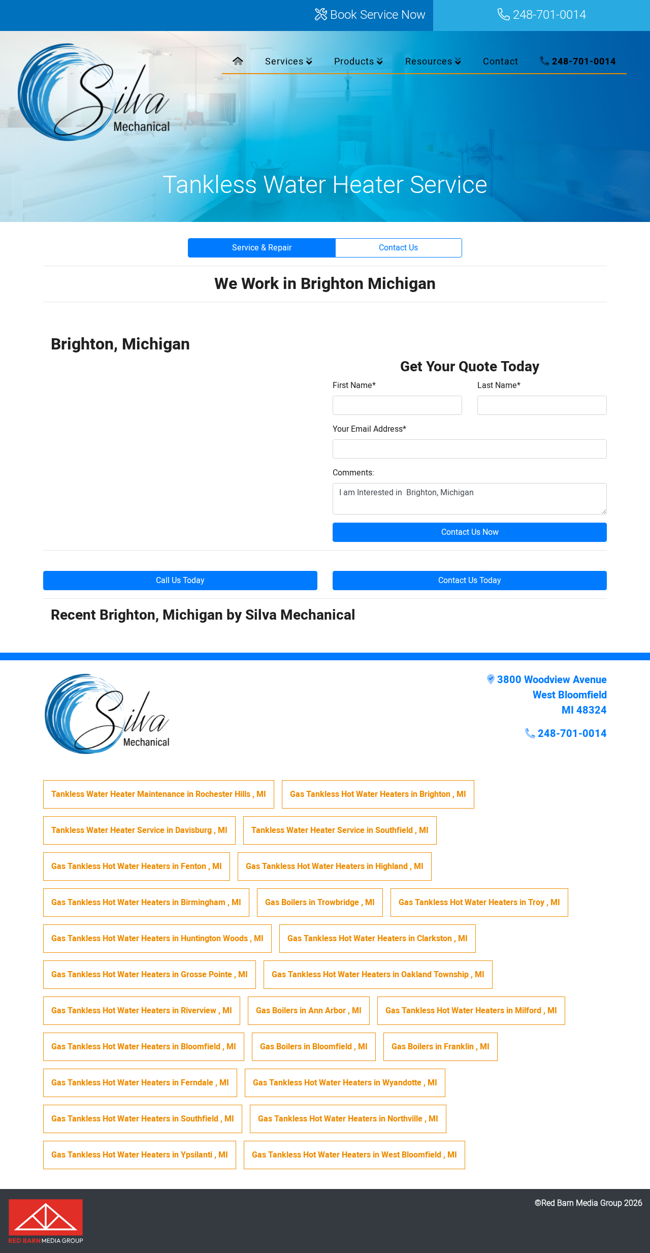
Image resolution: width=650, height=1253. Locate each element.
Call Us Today (180, 580)
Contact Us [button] (398, 248)
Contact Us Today (469, 580)
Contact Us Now (470, 532)
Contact (500, 62)
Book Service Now (376, 15)
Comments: (353, 473)
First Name (354, 385)
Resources (430, 62)
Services (285, 62)
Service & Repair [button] (261, 248)
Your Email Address (369, 429)
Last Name (499, 385)
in (158, 794)
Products (355, 62)
